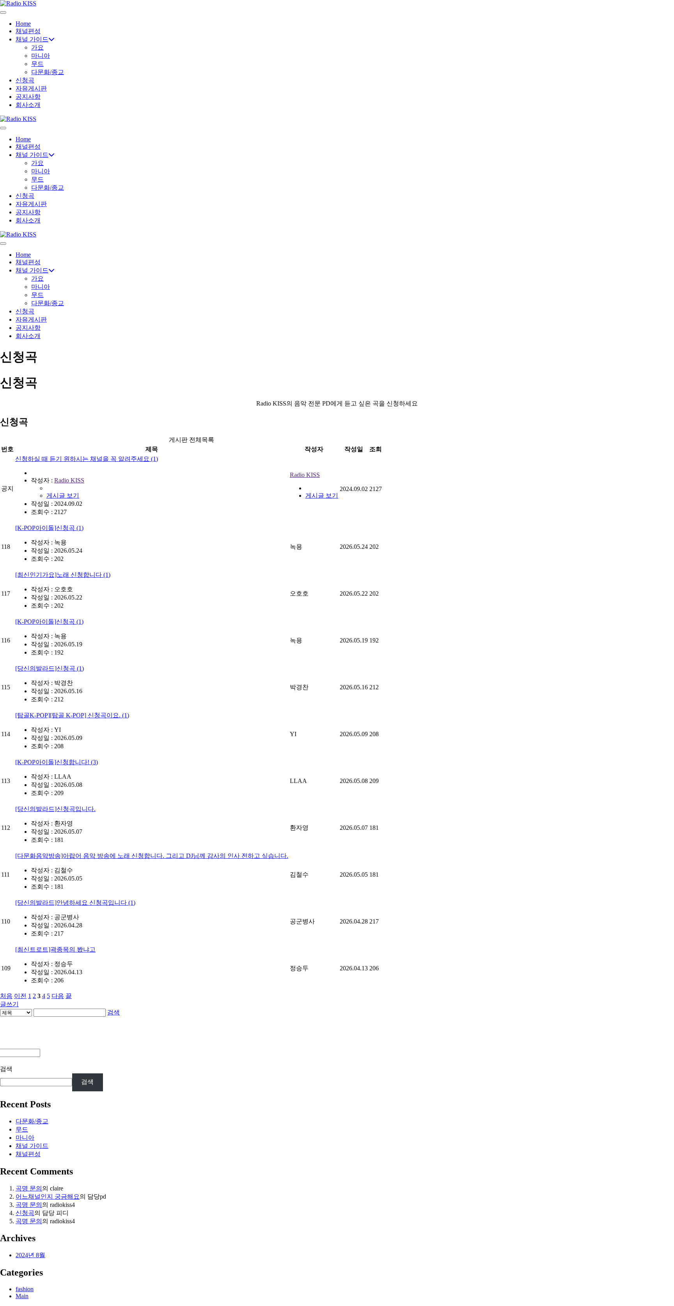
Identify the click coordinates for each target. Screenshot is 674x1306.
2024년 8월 (30, 1255)
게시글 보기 (62, 495)
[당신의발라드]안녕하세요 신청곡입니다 (75, 902)
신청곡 (25, 80)
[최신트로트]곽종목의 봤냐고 (55, 949)
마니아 (40, 55)
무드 (37, 63)
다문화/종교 (47, 72)
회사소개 (28, 104)
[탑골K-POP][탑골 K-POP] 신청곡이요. (72, 715)
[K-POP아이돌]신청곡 (49, 528)
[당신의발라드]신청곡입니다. (55, 809)
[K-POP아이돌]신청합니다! (56, 762)
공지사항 (28, 96)
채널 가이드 (32, 39)
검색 (113, 1012)
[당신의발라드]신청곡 (49, 668)
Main (22, 1296)
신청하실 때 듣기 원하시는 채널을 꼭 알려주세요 (86, 458)
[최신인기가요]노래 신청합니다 (62, 574)
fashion (25, 1289)
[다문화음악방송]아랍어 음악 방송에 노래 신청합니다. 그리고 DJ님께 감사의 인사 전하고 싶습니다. (151, 855)
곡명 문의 (29, 1188)
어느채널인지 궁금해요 (48, 1196)
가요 (37, 47)
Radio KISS (69, 480)
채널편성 (28, 31)
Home (23, 23)
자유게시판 (31, 88)
